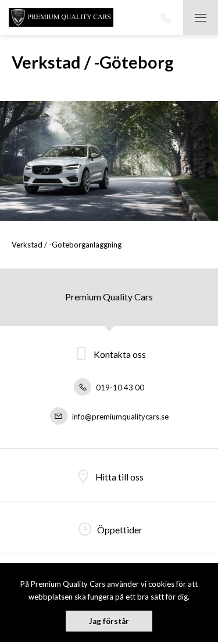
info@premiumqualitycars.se (119, 416)
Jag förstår (109, 621)
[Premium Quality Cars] (61, 17)
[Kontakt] (165, 17)
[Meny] (200, 17)
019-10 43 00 (119, 387)
